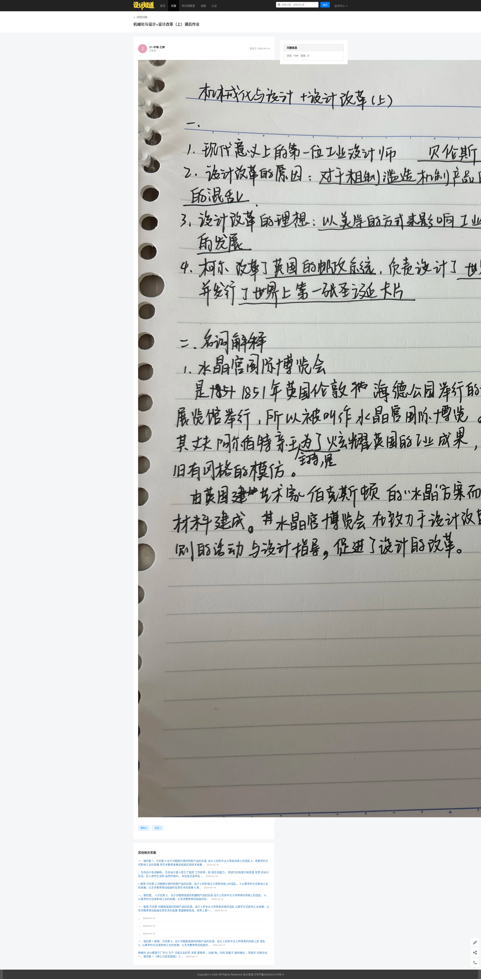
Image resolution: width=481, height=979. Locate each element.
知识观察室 (188, 6)
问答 (173, 6)
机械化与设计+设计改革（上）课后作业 (166, 24)
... (139, 918)
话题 (203, 6)
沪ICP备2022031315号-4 (269, 974)
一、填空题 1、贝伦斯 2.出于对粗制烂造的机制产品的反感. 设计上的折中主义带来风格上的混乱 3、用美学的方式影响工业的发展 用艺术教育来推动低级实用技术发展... (203, 862)
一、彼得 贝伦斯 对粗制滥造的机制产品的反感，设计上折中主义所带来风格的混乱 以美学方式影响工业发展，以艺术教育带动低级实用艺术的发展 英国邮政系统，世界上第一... (203, 908)
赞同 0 (144, 827)
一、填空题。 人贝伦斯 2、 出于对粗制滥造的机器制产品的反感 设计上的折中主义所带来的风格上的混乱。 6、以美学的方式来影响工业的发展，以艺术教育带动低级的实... (203, 897)
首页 (162, 6)
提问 (325, 4)
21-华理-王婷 (157, 47)
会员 (339, 6)
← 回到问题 (140, 17)
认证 (214, 6)
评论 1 (158, 827)
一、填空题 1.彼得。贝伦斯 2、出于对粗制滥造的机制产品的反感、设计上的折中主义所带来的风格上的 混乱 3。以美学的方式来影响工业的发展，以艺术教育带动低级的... (201, 943)
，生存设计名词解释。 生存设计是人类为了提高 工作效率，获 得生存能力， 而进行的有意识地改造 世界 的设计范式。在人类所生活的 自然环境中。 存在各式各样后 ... (203, 874)
